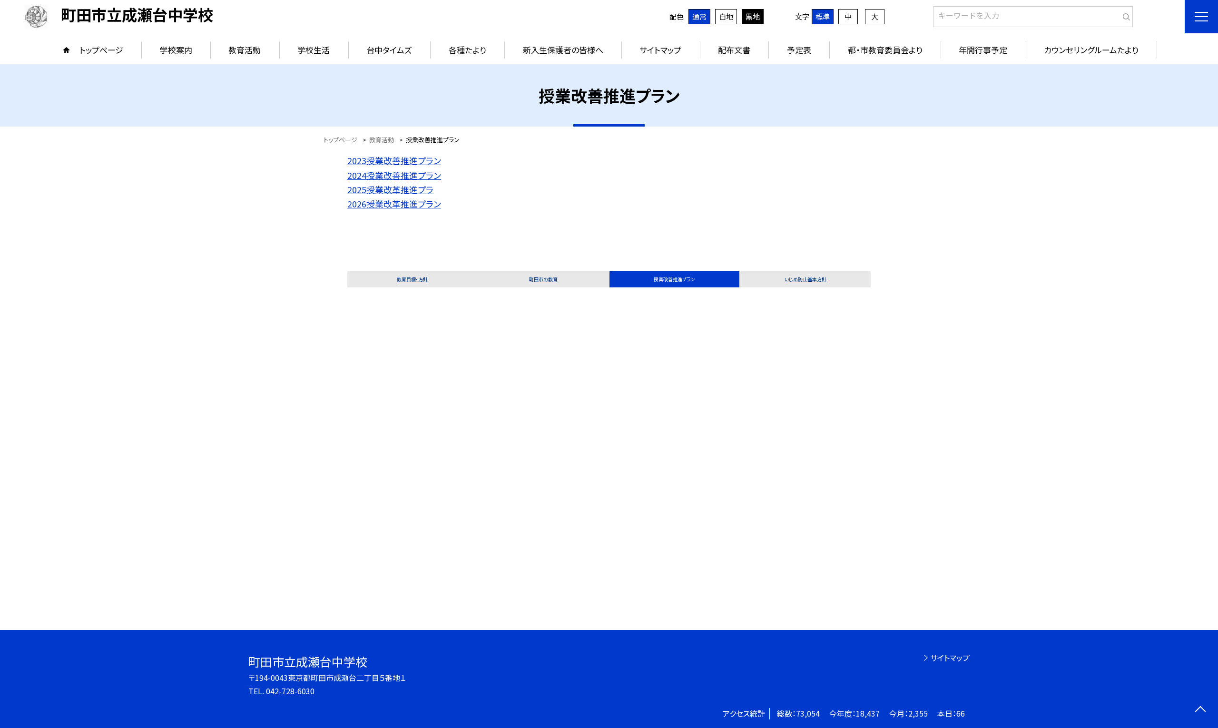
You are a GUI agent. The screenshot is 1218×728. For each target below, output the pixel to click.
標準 (822, 16)
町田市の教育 (543, 279)
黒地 (753, 16)
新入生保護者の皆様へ (563, 50)
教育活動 (244, 50)
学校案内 (176, 50)
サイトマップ (660, 50)
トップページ (101, 50)
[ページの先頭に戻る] (1200, 710)
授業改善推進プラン (674, 279)
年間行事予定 (983, 50)
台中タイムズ (389, 50)
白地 (726, 16)
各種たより (467, 50)
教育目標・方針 (412, 279)
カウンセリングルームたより (1091, 50)
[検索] (1124, 14)
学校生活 (313, 50)
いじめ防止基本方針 (805, 279)
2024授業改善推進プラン (394, 175)
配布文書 (734, 50)
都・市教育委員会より (885, 50)
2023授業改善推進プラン (394, 160)
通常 (699, 16)
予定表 (799, 50)
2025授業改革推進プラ (390, 189)
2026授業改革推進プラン (394, 203)
